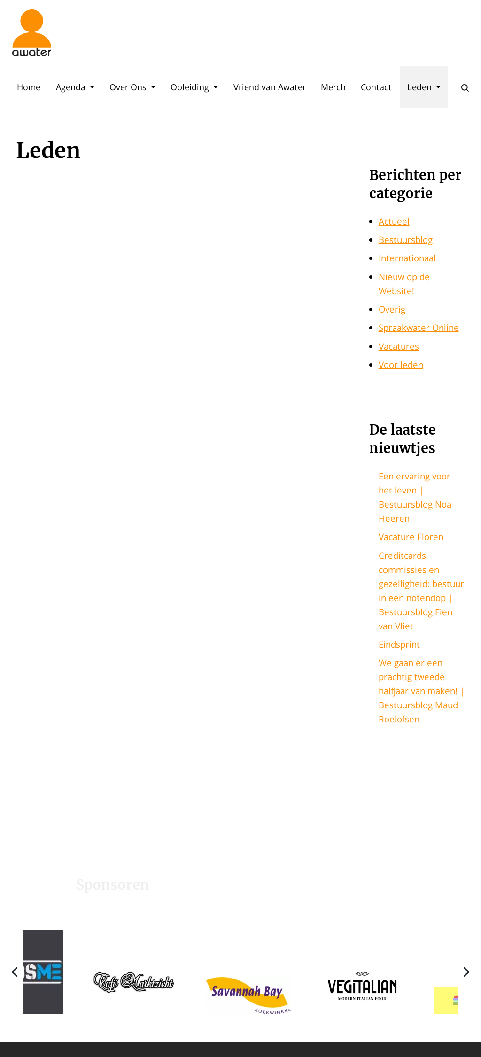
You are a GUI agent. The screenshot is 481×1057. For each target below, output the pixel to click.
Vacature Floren (411, 536)
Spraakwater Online (419, 327)
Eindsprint (399, 644)
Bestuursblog (406, 239)
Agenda (70, 87)
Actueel (394, 221)
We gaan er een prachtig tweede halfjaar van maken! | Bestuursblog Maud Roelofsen (422, 691)
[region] (240, 971)
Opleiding (190, 87)
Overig (392, 309)
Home (28, 87)
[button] (88, 971)
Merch (333, 87)
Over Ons (128, 87)
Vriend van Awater (269, 87)
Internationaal (407, 258)
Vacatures (399, 346)
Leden (419, 87)
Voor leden (401, 364)
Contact (376, 87)
